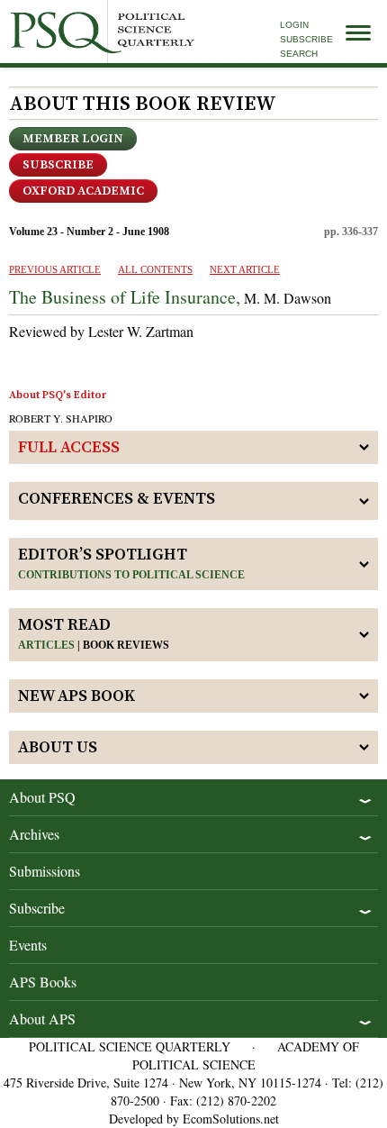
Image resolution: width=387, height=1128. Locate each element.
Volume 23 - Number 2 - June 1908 (89, 231)
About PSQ (42, 796)
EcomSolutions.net (231, 1118)
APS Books (42, 981)
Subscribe (306, 39)
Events (28, 944)
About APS (42, 1018)
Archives (34, 833)
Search (299, 54)
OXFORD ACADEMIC (83, 191)
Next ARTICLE (245, 269)
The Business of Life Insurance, (124, 297)
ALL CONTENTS (155, 269)
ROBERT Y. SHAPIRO (60, 418)
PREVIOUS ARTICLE (55, 269)
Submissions (44, 870)
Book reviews (126, 645)
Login (294, 25)
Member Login (72, 139)
